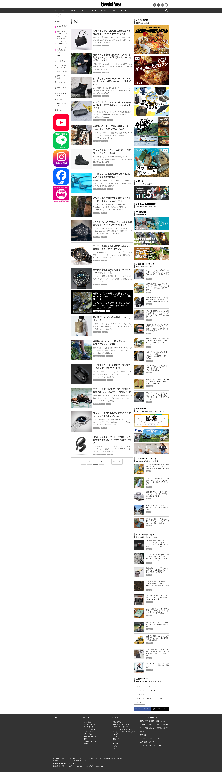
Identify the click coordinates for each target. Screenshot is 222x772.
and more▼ (124, 10)
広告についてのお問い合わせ (151, 745)
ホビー (59, 99)
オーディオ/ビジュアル (61, 66)
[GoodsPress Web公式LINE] (61, 140)
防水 (61, 15)
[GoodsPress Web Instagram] (61, 158)
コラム (83, 10)
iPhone (161, 699)
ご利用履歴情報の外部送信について (154, 728)
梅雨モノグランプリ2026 (62, 38)
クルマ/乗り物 (62, 72)
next (120, 462)
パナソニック (153, 686)
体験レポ (73, 10)
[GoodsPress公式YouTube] (61, 122)
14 (115, 462)
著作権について (146, 731)
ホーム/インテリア (62, 94)
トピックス (104, 10)
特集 (114, 10)
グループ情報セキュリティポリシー (154, 725)
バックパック (141, 694)
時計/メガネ (61, 88)
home (55, 10)
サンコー (140, 703)
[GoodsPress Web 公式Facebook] (61, 176)
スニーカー (140, 690)
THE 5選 (60, 56)
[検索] (166, 10)
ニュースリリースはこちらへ (151, 738)
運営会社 (143, 735)
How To (93, 10)
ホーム (55, 15)
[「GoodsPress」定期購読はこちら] (61, 194)
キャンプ (140, 686)
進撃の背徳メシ (62, 27)
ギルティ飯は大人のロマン (62, 32)
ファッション (62, 82)
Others (59, 110)
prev (83, 462)
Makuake (153, 690)
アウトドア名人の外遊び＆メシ (62, 43)
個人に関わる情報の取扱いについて (154, 721)
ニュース (63, 10)
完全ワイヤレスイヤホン (144, 699)
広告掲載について (147, 742)
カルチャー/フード (61, 105)
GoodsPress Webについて (150, 718)
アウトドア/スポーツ (61, 77)
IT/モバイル (61, 61)
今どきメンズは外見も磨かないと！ (62, 50)
